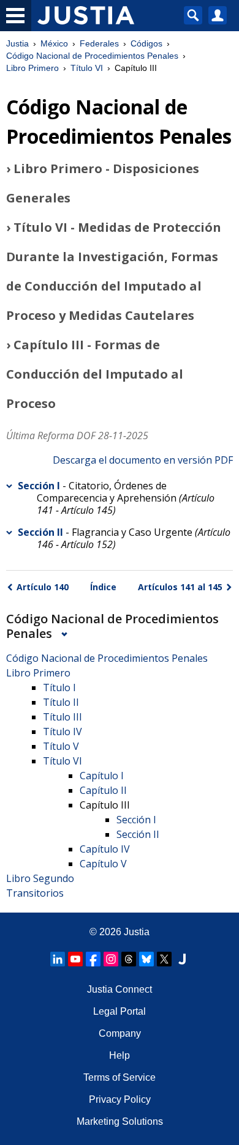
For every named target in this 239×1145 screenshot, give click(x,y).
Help (119, 1055)
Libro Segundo (40, 878)
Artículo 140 (43, 587)
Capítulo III (105, 805)
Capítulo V (103, 863)
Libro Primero (32, 68)
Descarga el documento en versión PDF (143, 460)
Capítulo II (103, 790)
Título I (59, 687)
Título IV (62, 731)
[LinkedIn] (57, 959)
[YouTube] (75, 959)
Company (120, 1033)
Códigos (146, 43)
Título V (61, 746)
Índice (103, 587)
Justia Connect (119, 989)
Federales (99, 43)
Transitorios (35, 893)
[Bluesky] (146, 959)
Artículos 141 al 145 (180, 587)
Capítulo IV (105, 849)
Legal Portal (119, 1011)
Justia (17, 43)
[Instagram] (111, 959)
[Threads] (128, 959)
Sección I (39, 485)
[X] (164, 959)
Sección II (40, 532)
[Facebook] (93, 959)
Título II (61, 702)
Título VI (86, 68)
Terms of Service (119, 1077)
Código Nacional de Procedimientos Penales (92, 56)
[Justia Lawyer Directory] (182, 959)
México (54, 43)
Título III (62, 717)
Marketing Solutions (120, 1121)
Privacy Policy (120, 1099)
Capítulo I (102, 775)
